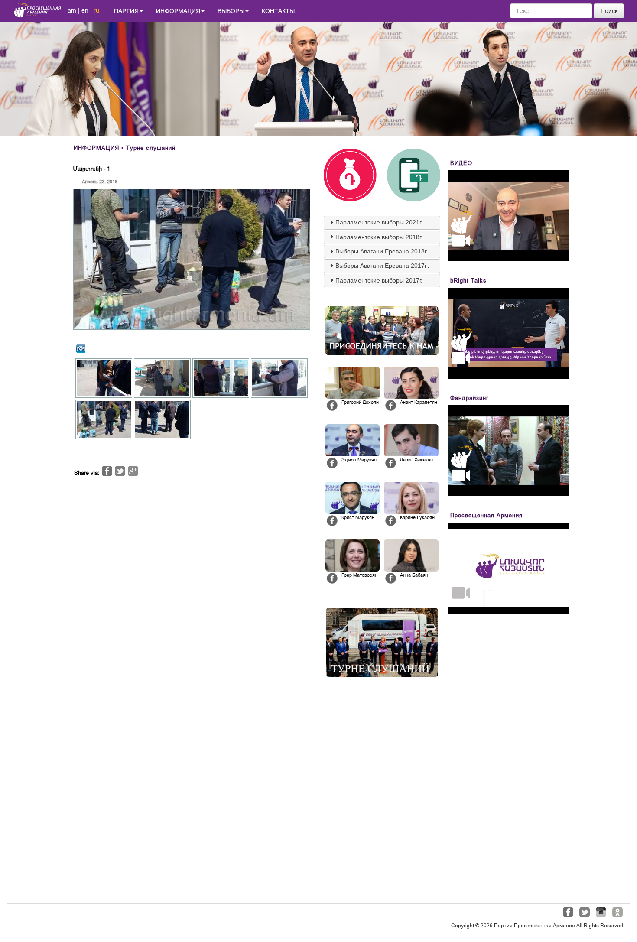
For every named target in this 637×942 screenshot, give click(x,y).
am (72, 10)
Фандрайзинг (469, 398)
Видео (461, 163)
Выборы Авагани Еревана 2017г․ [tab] (382, 265)
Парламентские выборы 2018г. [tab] (378, 237)
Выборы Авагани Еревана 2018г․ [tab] (382, 251)
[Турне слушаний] (382, 642)
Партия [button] (126, 10)
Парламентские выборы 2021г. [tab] (378, 222)
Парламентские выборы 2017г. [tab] (378, 280)
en (84, 10)
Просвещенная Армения (486, 515)
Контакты (278, 10)
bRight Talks (468, 280)
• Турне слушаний (125, 148)
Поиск (609, 10)
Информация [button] (178, 10)
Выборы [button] (231, 10)
